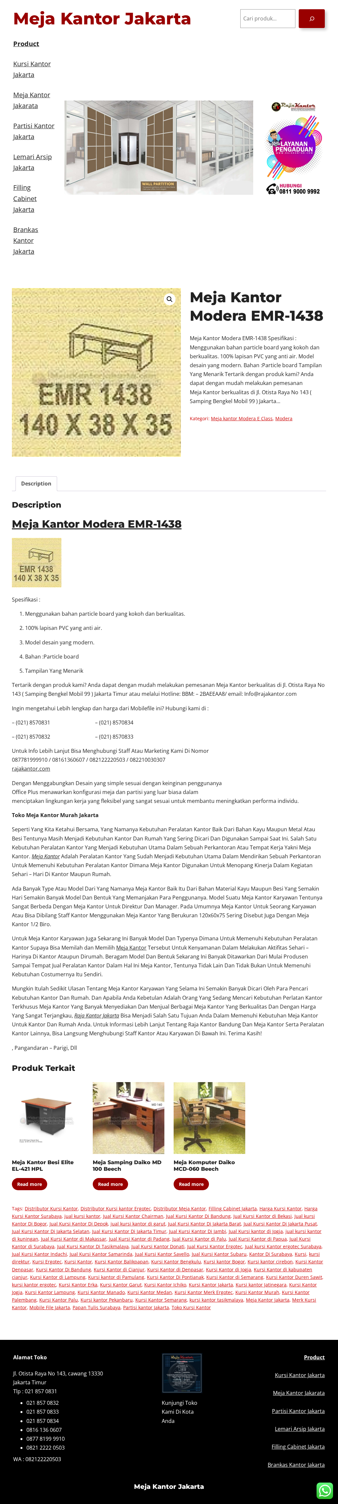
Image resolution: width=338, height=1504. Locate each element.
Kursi (300, 1254)
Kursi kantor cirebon (270, 1261)
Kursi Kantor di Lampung (57, 1277)
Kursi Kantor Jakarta (211, 1285)
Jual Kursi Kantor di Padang (139, 1239)
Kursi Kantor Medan (149, 1292)
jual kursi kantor (82, 1216)
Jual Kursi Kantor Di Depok (79, 1224)
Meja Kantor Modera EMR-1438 (97, 523)
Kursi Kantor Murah (257, 1292)
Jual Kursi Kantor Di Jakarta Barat (204, 1224)
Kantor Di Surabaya (270, 1254)
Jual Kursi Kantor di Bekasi (262, 1216)
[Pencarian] (312, 18)
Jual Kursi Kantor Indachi (39, 1254)
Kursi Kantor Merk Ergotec (204, 1292)
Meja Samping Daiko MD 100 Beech (127, 1165)
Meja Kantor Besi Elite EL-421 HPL (43, 1165)
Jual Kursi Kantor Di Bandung (198, 1216)
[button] (170, 299)
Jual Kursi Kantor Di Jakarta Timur (129, 1231)
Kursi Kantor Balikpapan (122, 1261)
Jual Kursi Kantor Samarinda (101, 1254)
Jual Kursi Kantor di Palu (199, 1239)
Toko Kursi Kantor (191, 1307)
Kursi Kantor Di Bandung (63, 1269)
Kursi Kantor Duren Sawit (294, 1277)
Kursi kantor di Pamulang (116, 1277)
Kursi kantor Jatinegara (261, 1285)
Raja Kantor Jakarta (96, 1015)
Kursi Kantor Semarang (161, 1300)
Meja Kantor (131, 947)
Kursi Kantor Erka (78, 1285)
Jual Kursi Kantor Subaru (219, 1254)
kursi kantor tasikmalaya (216, 1300)
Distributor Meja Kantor (179, 1208)
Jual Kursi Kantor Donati (158, 1246)
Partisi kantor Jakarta (146, 1307)
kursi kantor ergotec (34, 1285)
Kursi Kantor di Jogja (228, 1269)
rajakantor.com (31, 768)
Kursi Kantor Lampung (50, 1292)
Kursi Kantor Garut (121, 1285)
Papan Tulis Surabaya (96, 1307)
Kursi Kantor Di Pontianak (175, 1277)
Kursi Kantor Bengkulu (176, 1261)
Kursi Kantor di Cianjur (119, 1269)
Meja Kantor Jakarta (102, 18)
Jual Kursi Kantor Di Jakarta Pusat (280, 1224)
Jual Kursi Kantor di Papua (258, 1239)
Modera (283, 418)
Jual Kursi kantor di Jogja (256, 1231)
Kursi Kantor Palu (58, 1300)
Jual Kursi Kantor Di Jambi (197, 1231)
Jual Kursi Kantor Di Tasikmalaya (93, 1246)
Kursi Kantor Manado (101, 1292)
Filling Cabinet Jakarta (233, 1208)
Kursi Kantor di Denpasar (175, 1269)
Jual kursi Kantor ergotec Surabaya (283, 1246)
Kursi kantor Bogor (224, 1261)
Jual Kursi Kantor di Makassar (73, 1239)
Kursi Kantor (78, 1261)
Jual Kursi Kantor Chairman (133, 1216)
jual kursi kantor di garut (138, 1224)
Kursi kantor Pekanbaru (107, 1300)
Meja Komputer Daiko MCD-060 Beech (204, 1165)
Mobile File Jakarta (49, 1307)
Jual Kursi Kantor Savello (162, 1254)
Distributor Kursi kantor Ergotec (116, 1208)
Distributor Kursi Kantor (51, 1208)
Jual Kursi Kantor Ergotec (214, 1246)
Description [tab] (36, 483)
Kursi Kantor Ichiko (165, 1285)
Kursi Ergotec (47, 1261)
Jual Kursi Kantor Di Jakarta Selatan (50, 1231)
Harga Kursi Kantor (280, 1208)
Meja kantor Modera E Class (242, 418)
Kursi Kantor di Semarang (234, 1277)
